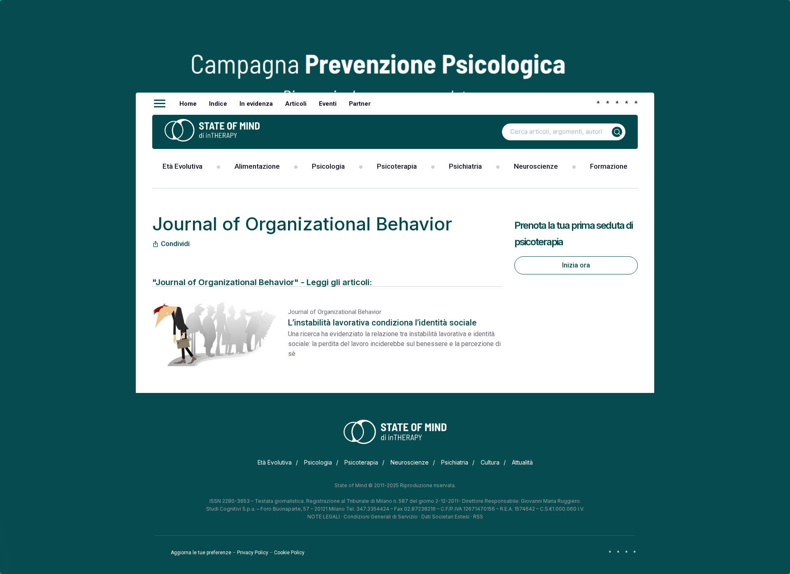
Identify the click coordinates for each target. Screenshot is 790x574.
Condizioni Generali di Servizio (381, 517)
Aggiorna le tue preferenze (201, 552)
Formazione (608, 166)
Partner (360, 103)
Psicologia (328, 166)
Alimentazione (257, 166)
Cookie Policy (289, 552)
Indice (218, 103)
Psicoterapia (397, 166)
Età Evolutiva (182, 166)
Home (188, 103)
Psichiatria (465, 166)
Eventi (328, 103)
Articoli (296, 103)
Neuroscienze (536, 166)
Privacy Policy (252, 552)
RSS (478, 517)
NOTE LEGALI (323, 517)
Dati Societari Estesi (445, 517)
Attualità (522, 462)
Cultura (490, 462)
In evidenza (256, 103)
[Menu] (159, 104)
